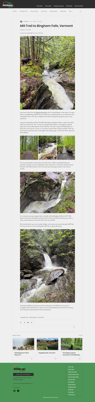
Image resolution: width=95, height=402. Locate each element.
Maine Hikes (71, 369)
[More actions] (74, 21)
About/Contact (71, 394)
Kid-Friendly (44, 11)
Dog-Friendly (71, 382)
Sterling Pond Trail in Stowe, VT (21, 354)
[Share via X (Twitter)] (24, 322)
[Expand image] (29, 148)
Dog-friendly (63, 11)
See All (80, 335)
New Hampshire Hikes (73, 377)
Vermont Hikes (71, 379)
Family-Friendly (71, 384)
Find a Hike (71, 366)
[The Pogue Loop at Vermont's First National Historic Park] (71, 344)
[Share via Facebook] (20, 322)
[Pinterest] (18, 390)
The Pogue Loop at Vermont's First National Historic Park (71, 354)
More (70, 11)
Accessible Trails (23, 11)
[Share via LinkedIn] (28, 322)
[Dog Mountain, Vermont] (47, 344)
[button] (80, 11)
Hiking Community (72, 372)
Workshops (70, 389)
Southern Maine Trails (73, 374)
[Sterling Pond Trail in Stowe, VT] (23, 344)
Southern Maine (53, 11)
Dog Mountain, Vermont (47, 353)
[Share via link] (31, 322)
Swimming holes (34, 11)
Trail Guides (71, 392)
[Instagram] (14, 390)
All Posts (15, 11)
